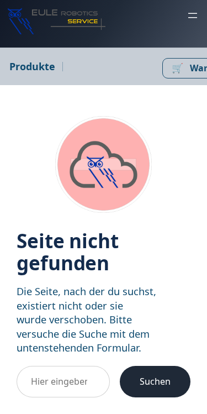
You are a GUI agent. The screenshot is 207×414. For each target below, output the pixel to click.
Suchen (155, 381)
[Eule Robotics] (56, 21)
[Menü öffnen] (192, 15)
